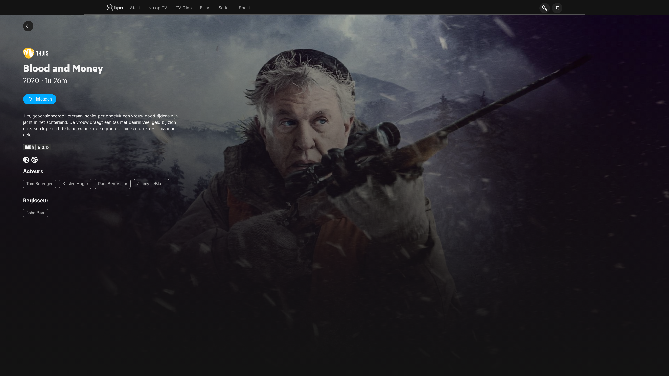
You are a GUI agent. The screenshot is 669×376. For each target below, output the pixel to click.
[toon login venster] (557, 8)
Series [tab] (224, 7)
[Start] (115, 8)
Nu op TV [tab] (157, 7)
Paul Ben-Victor (112, 183)
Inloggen (44, 99)
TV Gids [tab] (184, 7)
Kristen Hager (75, 183)
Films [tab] (205, 7)
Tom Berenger (39, 183)
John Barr (35, 213)
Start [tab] (135, 7)
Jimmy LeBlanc (151, 183)
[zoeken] (544, 8)
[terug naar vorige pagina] (28, 26)
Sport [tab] (244, 7)
